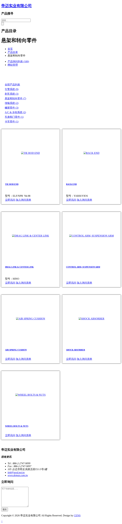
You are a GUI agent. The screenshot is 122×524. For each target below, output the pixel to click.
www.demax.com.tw (18, 475)
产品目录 (13, 52)
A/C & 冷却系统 (15, 112)
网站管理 (13, 64)
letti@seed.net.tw (16, 472)
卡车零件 (11, 121)
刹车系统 (11, 93)
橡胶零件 (11, 107)
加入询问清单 (23, 199)
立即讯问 (10, 199)
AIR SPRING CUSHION (16, 350)
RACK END (71, 184)
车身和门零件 (14, 117)
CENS (77, 515)
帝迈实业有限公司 (16, 6)
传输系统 (11, 103)
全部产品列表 (12, 84)
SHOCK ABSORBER (75, 350)
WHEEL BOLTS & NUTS (16, 426)
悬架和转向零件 (15, 98)
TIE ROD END (11, 184)
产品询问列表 (18, 61)
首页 (10, 49)
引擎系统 (11, 89)
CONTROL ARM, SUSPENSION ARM (83, 267)
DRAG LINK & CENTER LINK (19, 267)
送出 (5, 509)
